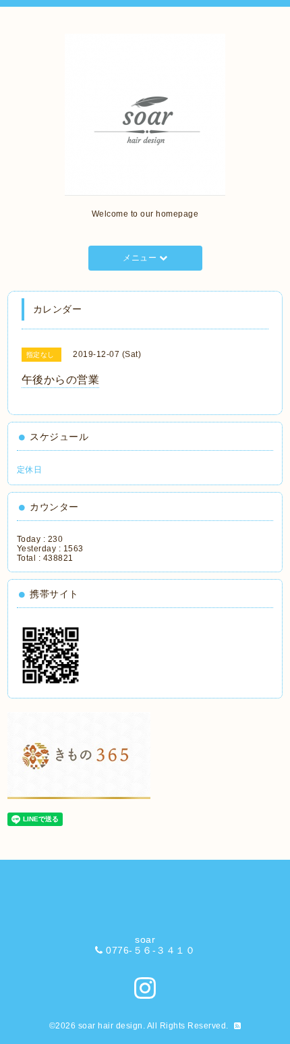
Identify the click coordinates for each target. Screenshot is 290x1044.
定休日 (29, 469)
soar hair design (110, 1026)
